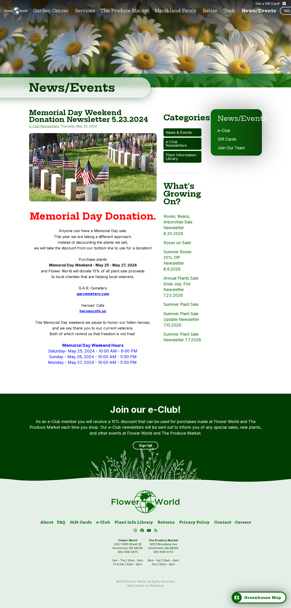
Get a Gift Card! (268, 3)
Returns (166, 522)
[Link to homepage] (16, 11)
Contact (222, 522)
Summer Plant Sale (180, 304)
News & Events (179, 132)
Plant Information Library (181, 157)
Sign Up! (145, 445)
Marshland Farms (175, 11)
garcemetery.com (93, 293)
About (46, 522)
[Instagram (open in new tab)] (136, 531)
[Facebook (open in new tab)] (142, 531)
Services (85, 11)
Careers (243, 522)
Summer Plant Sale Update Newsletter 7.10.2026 (181, 319)
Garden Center (51, 11)
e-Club (224, 130)
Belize (210, 11)
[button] (149, 531)
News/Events (258, 11)
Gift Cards (227, 139)
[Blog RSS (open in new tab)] (156, 531)
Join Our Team (231, 147)
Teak (229, 11)
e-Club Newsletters (44, 126)
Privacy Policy (194, 522)
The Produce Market (124, 11)
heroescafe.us (93, 311)
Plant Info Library (134, 522)
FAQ (61, 522)
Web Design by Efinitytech (145, 585)
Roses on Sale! (177, 242)
